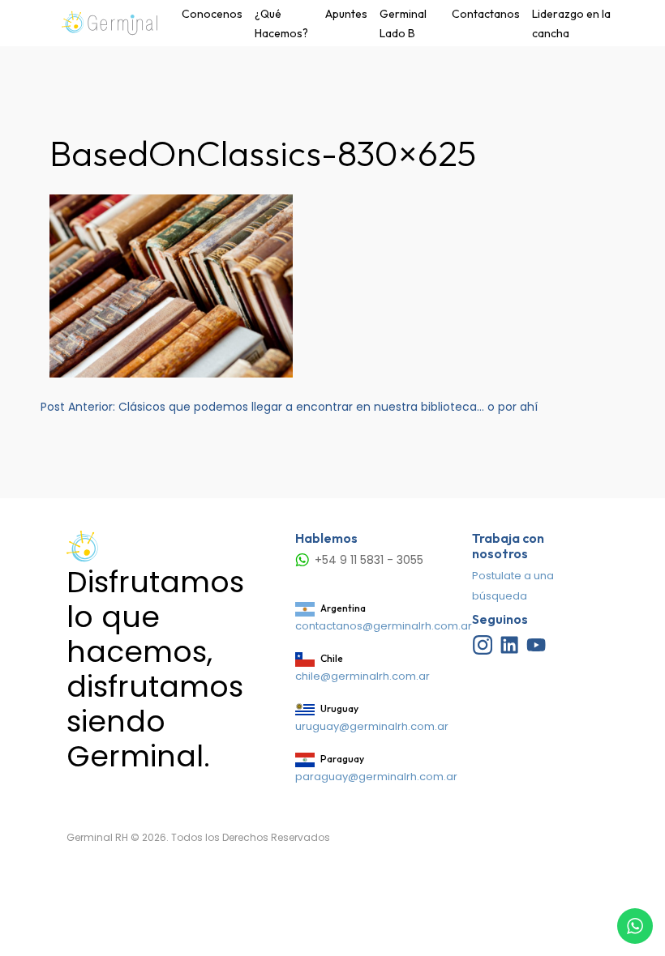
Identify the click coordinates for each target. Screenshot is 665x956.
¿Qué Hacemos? (281, 23)
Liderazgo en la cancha (571, 23)
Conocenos (212, 13)
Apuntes (346, 13)
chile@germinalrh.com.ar (362, 676)
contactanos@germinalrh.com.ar (383, 626)
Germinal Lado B (403, 23)
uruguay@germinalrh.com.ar (371, 726)
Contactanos (486, 13)
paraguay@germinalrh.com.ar (376, 776)
